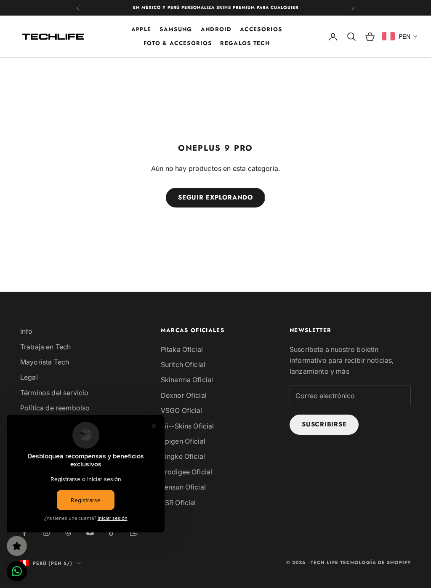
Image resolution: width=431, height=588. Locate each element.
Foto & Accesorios (178, 43)
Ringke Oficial (183, 456)
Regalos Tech (245, 43)
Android (216, 29)
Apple (141, 29)
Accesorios (261, 29)
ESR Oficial (178, 502)
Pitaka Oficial (182, 349)
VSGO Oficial (181, 410)
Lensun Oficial (183, 487)
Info (26, 331)
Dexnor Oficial (184, 395)
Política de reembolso (55, 408)
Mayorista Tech (44, 362)
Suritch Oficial (183, 364)
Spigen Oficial (183, 441)
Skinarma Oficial (187, 379)
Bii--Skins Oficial (187, 426)
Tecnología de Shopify (375, 562)
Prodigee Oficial (187, 472)
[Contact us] (17, 571)
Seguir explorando (215, 197)
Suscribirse (324, 424)
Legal (29, 377)
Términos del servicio (54, 392)
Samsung (176, 29)
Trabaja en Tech (45, 347)
